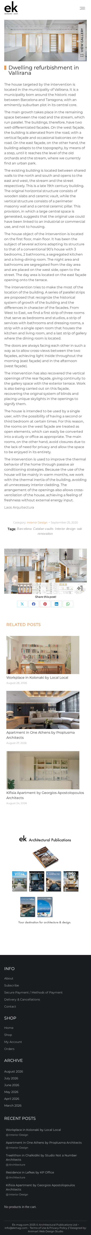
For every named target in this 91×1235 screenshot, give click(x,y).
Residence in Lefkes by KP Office (30, 1172)
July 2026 (11, 1078)
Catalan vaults (43, 529)
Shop (8, 1035)
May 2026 (11, 1092)
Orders (9, 1049)
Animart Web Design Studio (45, 1231)
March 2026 (13, 1105)
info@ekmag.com (16, 1227)
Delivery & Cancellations (22, 999)
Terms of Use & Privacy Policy (48, 1227)
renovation (45, 533)
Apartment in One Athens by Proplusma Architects (40, 735)
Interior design (65, 529)
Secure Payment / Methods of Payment (33, 992)
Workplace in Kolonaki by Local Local (37, 678)
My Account (13, 1042)
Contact (10, 1006)
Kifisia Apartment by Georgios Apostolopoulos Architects (45, 795)
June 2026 (11, 1085)
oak (79, 529)
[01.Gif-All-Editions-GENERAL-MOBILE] (45, 880)
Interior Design (37, 522)
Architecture (17, 1164)
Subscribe (11, 985)
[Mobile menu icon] (82, 8)
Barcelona (24, 529)
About (8, 978)
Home (8, 1028)
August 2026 (13, 1071)
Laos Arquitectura (19, 507)
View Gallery (82, 40)
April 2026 (11, 1099)
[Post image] (42, 655)
